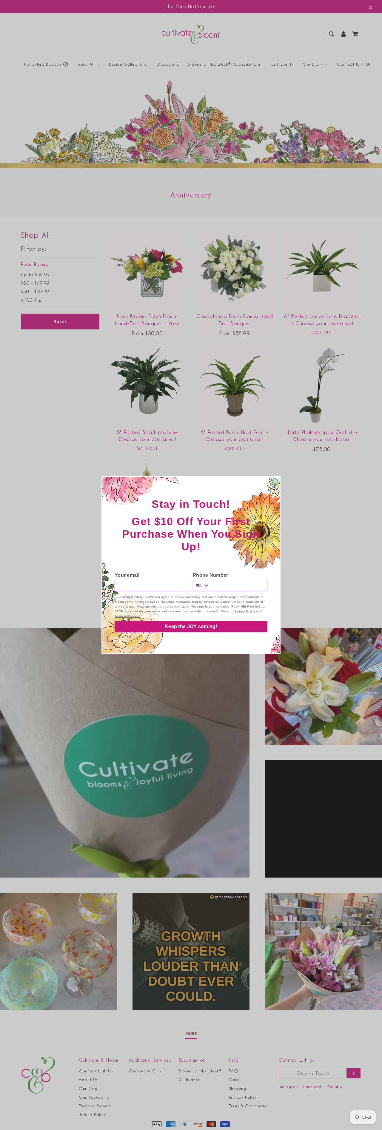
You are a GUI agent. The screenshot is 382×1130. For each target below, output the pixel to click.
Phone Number (210, 575)
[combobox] (201, 585)
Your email (127, 575)
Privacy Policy (245, 611)
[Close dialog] (275, 482)
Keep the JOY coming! (191, 626)
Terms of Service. (127, 616)
